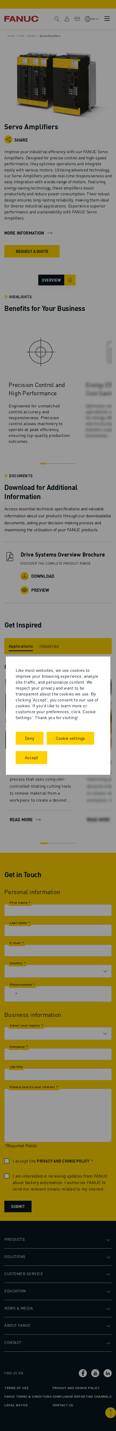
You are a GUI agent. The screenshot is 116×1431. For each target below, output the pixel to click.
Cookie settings (70, 738)
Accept (31, 757)
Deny (29, 738)
